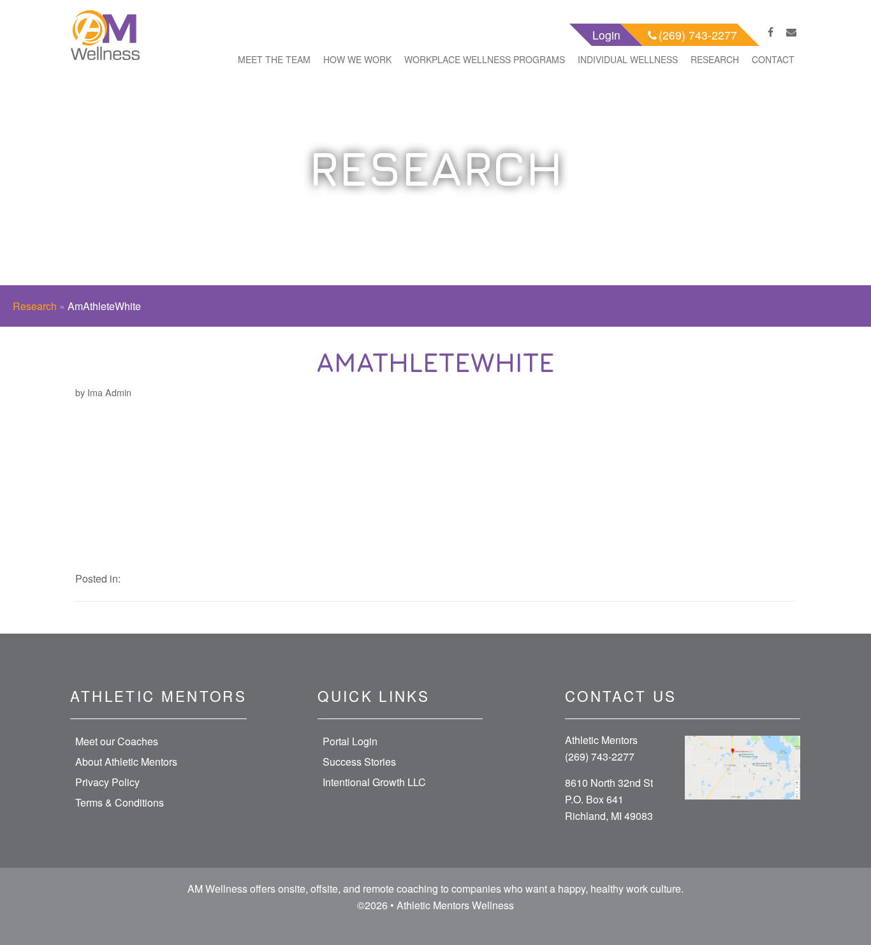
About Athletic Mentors (126, 761)
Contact (773, 59)
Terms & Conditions (119, 802)
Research (715, 59)
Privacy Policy (107, 782)
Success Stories (359, 761)
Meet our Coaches (116, 741)
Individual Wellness (628, 59)
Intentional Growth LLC (374, 782)
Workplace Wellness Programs (484, 59)
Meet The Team (274, 59)
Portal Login (350, 741)
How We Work (357, 59)
